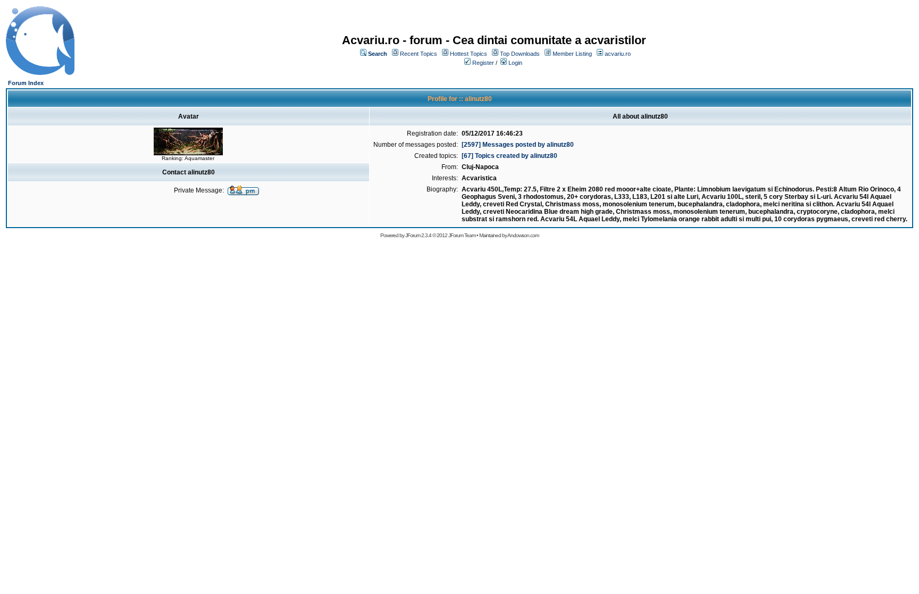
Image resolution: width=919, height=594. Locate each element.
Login (515, 63)
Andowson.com (523, 235)
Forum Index (26, 83)
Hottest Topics (468, 54)
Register (483, 63)
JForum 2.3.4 (418, 235)
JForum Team (461, 235)
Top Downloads (520, 54)
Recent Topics (418, 54)
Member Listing (572, 54)
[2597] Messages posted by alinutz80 (518, 144)
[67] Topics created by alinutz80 (509, 156)
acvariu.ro (618, 54)
